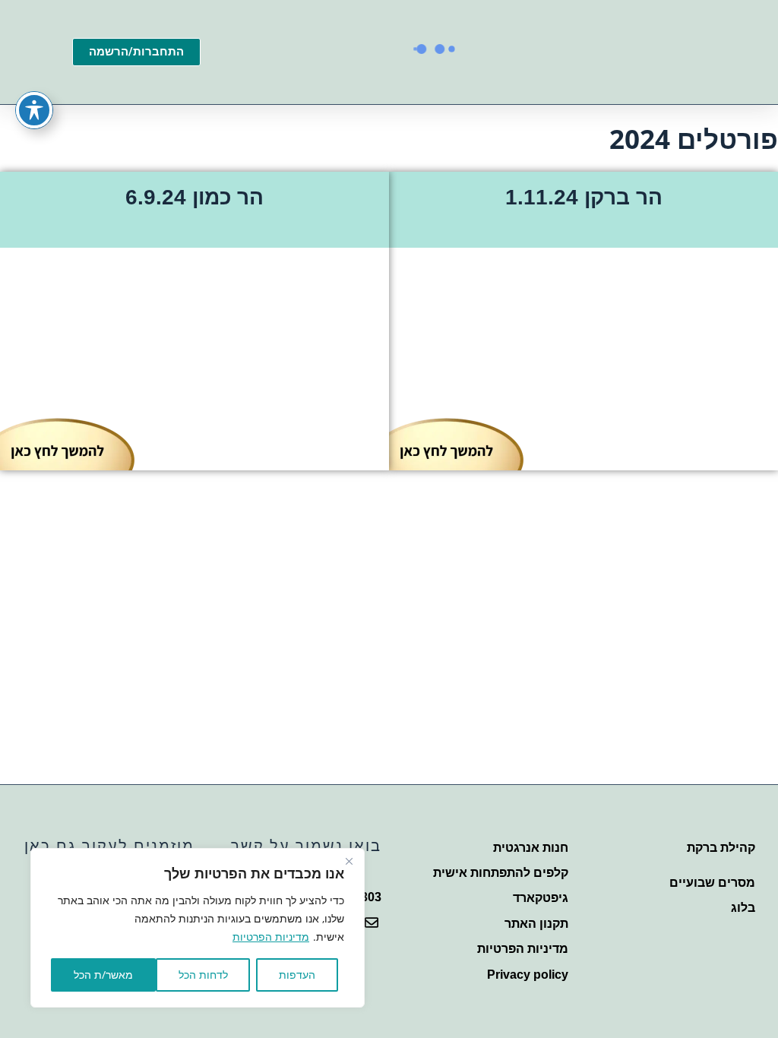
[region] (197, 928)
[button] (485, 80)
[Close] (349, 861)
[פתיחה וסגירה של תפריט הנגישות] (34, 110)
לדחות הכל (203, 974)
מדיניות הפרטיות (270, 936)
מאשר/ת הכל (103, 974)
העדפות (297, 974)
